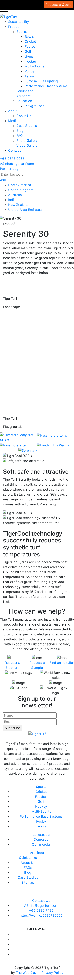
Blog (19, 131)
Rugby (30, 71)
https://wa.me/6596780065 (41, 915)
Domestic (41, 839)
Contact (14, 150)
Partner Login (10, 168)
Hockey (31, 61)
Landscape (24, 91)
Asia (3, 180)
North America (19, 185)
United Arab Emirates (25, 210)
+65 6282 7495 (41, 910)
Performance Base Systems (46, 86)
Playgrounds (34, 106)
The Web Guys (27, 972)
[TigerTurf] (8, 16)
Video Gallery (26, 145)
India (12, 200)
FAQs (20, 135)
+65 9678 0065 (12, 159)
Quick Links (28, 858)
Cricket (30, 41)
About (13, 111)
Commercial (41, 844)
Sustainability (18, 22)
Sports (21, 32)
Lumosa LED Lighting (41, 81)
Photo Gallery (27, 140)
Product (14, 27)
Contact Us (41, 900)
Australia (15, 195)
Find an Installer (62, 663)
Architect (23, 96)
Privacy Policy (52, 972)
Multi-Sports (34, 66)
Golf (28, 51)
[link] (4, 5)
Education (24, 101)
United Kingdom (21, 190)
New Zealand (18, 205)
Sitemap (27, 882)
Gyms (29, 56)
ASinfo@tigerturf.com (17, 164)
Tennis (30, 76)
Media (13, 121)
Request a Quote (58, 4)
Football (31, 46)
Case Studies (26, 126)
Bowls (29, 36)
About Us (23, 116)
